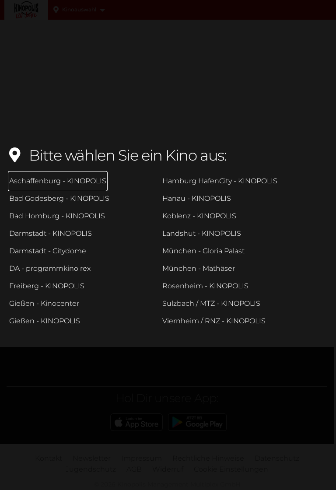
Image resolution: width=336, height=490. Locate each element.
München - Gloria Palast (203, 251)
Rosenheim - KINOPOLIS (205, 286)
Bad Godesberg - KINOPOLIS (59, 198)
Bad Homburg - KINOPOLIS (57, 216)
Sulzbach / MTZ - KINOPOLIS (211, 303)
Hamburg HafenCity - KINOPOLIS (219, 181)
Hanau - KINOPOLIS (196, 198)
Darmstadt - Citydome (47, 251)
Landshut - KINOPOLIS (201, 233)
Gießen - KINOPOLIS (44, 321)
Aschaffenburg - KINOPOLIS (57, 181)
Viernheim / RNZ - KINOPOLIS (214, 321)
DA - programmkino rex (50, 268)
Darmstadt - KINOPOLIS (50, 233)
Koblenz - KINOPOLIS (199, 216)
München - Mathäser (198, 268)
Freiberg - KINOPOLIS (46, 286)
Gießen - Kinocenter (44, 303)
